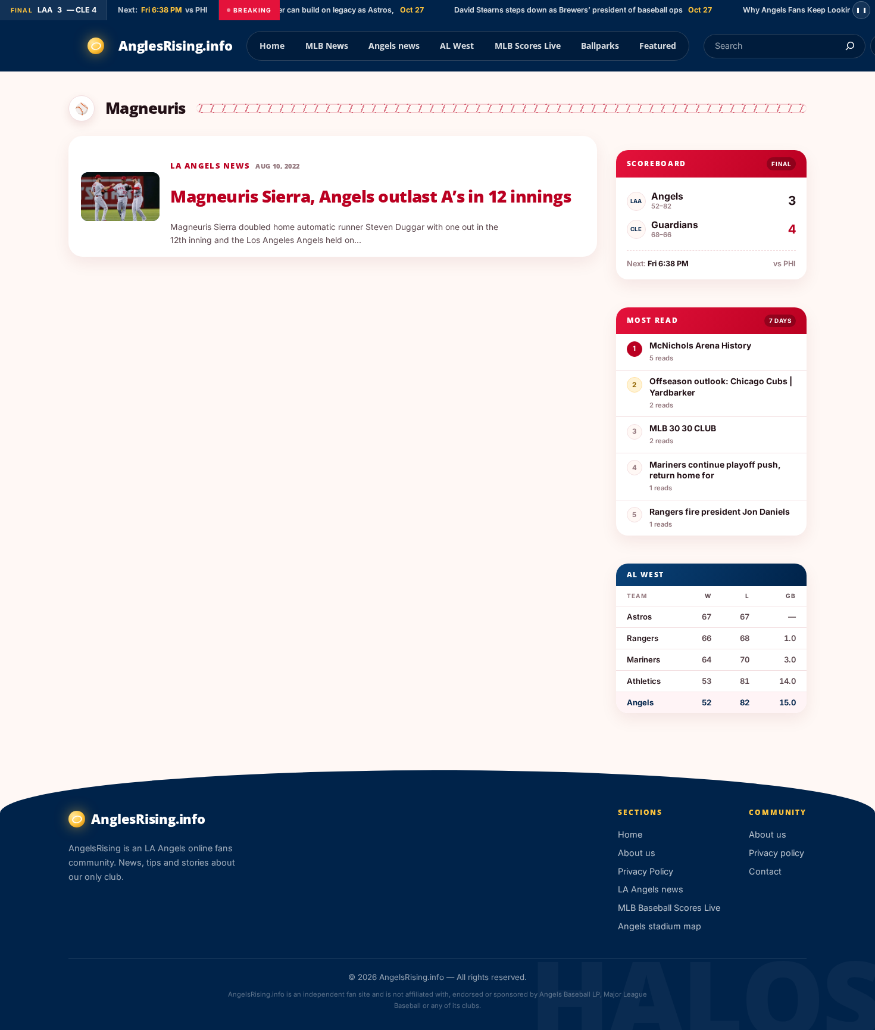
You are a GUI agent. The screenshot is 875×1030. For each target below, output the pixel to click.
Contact (765, 871)
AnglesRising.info (175, 45)
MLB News (326, 45)
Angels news (394, 45)
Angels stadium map (659, 926)
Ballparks (600, 45)
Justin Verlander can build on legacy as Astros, (302, 9)
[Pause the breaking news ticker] (861, 10)
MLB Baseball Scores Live (669, 908)
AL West (457, 45)
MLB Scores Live (528, 45)
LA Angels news (210, 165)
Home (272, 45)
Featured (657, 45)
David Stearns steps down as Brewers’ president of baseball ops (559, 9)
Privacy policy (776, 853)
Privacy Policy (645, 871)
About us (636, 853)
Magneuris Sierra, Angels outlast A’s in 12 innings (370, 196)
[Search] (849, 46)
